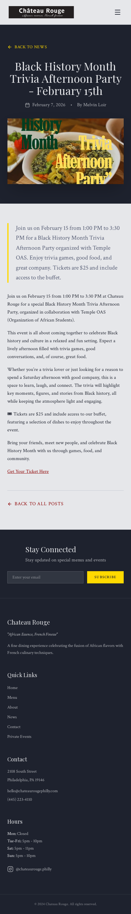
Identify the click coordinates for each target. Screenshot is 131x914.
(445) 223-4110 (19, 799)
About (12, 707)
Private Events (19, 736)
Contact (13, 727)
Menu (12, 697)
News (12, 717)
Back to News (31, 47)
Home (12, 688)
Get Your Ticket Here (28, 471)
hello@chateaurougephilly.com (32, 791)
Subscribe (105, 577)
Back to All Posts (39, 504)
